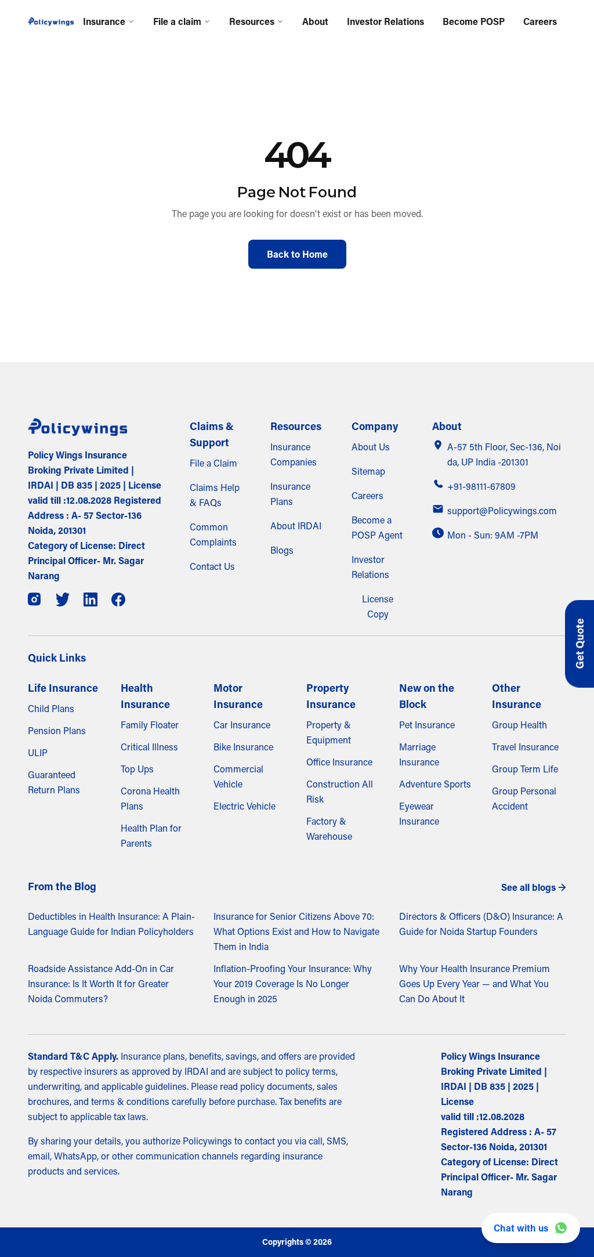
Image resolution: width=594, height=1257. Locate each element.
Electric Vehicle (244, 806)
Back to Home (297, 254)
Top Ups (137, 769)
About (315, 21)
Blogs (282, 550)
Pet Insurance (427, 724)
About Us (371, 446)
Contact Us (212, 566)
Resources (251, 21)
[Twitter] (63, 599)
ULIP (38, 752)
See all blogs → (533, 887)
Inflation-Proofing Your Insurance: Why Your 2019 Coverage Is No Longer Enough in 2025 (292, 983)
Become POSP (474, 21)
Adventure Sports (435, 784)
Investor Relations (385, 21)
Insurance (104, 21)
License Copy (377, 606)
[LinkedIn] (90, 599)
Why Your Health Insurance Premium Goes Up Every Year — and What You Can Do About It (474, 983)
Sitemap (368, 471)
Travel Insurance (525, 747)
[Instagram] (35, 599)
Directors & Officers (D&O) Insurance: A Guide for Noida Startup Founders (481, 924)
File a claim (177, 21)
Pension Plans (57, 730)
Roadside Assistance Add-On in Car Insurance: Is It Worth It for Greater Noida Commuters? (101, 983)
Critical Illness (149, 747)
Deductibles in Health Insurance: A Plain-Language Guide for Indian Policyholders (111, 924)
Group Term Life (525, 769)
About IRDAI (295, 525)
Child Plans (51, 708)
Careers (540, 21)
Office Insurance (339, 762)
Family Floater (150, 724)
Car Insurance (241, 724)
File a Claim (213, 463)
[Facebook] (118, 599)
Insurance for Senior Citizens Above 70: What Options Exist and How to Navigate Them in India (296, 931)
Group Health (519, 724)
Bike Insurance (243, 747)
